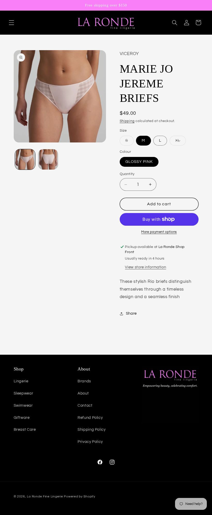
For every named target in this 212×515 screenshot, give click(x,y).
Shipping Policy (91, 429)
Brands (84, 381)
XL (180, 142)
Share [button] (131, 313)
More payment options (159, 232)
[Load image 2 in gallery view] (48, 159)
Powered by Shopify (79, 496)
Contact (85, 405)
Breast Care (25, 429)
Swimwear (23, 405)
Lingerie (21, 381)
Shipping (127, 121)
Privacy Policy (90, 442)
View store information (145, 267)
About (83, 393)
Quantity (127, 174)
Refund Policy (90, 418)
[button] (11, 22)
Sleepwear (23, 393)
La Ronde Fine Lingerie (45, 496)
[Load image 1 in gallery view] (25, 159)
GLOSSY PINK (139, 162)
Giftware (22, 418)
